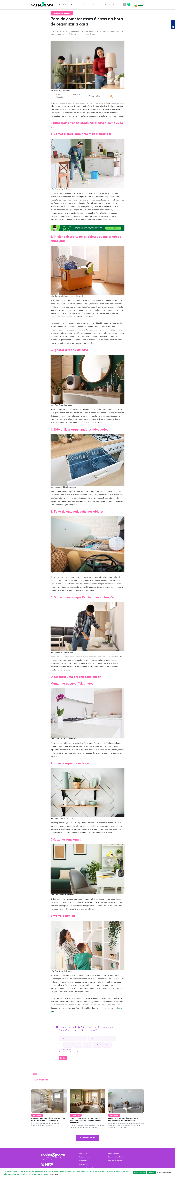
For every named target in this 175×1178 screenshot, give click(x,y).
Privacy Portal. (53, 1174)
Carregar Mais (87, 1138)
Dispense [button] (151, 1172)
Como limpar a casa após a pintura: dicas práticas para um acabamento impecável (85, 1121)
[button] (163, 1172)
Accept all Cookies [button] (139, 1172)
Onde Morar (113, 5)
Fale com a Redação (115, 1160)
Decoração (74, 5)
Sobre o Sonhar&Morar (115, 1157)
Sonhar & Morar (42, 3)
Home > (56, 13)
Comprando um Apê (99, 5)
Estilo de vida (86, 5)
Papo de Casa (63, 5)
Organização (41, 1080)
